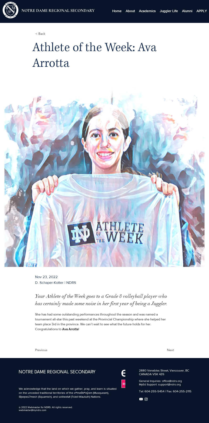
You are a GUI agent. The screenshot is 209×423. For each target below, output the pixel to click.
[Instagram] (146, 399)
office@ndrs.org (172, 381)
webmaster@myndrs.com (32, 410)
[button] (130, 11)
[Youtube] (141, 399)
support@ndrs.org (169, 384)
